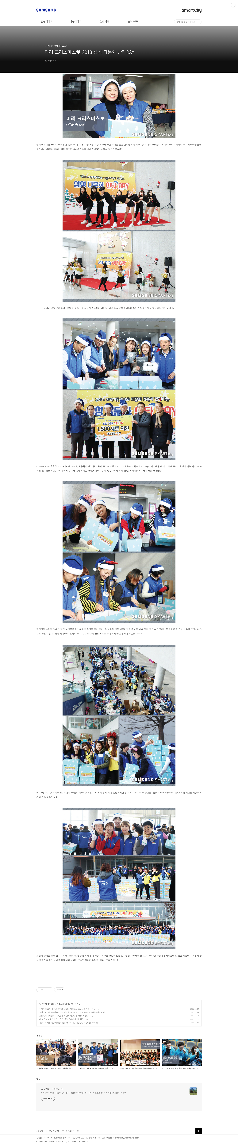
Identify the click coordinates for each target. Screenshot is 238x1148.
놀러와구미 (133, 21)
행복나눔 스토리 (57, 1003)
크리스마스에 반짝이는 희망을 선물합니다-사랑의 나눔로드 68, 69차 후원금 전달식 (73, 1012)
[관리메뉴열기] (233, 5)
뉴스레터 (104, 21)
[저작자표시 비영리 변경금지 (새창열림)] (69, 990)
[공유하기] (46, 990)
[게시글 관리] (50, 990)
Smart (192, 10)
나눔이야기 (76, 21)
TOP (198, 1131)
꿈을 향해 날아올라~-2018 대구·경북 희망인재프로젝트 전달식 (64, 1015)
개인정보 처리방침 (53, 1131)
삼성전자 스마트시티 (52, 1089)
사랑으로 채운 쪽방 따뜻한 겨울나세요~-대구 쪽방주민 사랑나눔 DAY (67, 1022)
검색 (199, 22)
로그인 (79, 1131)
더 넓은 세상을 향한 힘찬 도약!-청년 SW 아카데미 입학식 (62, 1019)
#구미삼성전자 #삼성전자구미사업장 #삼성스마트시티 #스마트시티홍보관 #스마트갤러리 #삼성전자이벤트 (84, 1092)
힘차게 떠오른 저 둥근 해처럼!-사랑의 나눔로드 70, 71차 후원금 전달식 (68, 1008)
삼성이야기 (47, 21)
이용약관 (39, 1131)
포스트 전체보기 (68, 1131)
